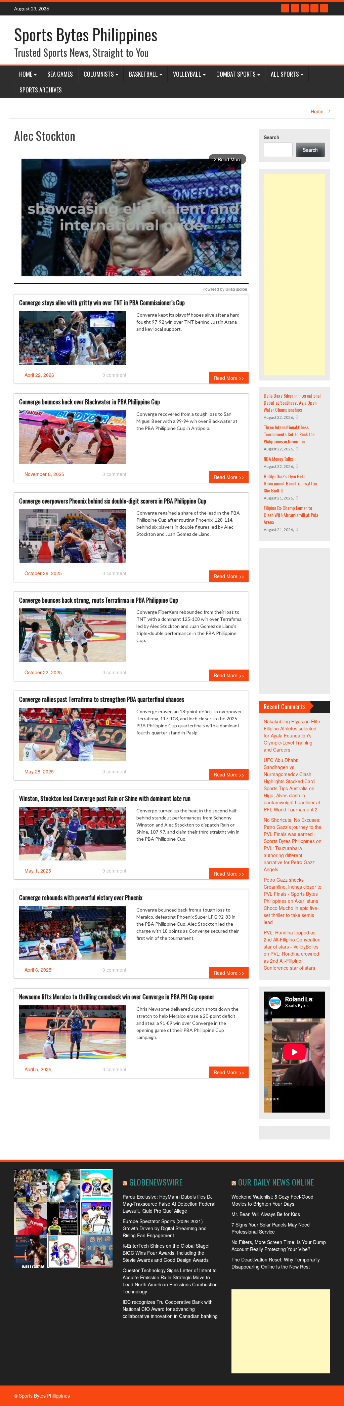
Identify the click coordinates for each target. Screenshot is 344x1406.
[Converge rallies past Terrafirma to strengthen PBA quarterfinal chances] (72, 737)
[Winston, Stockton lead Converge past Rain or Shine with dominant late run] (72, 836)
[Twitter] (295, 8)
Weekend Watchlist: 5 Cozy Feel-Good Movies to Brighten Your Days (272, 1200)
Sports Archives (40, 89)
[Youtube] (305, 8)
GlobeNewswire (155, 1182)
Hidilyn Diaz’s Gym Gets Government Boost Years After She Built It (291, 483)
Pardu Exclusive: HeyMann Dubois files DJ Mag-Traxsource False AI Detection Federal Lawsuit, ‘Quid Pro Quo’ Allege (169, 1203)
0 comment (114, 374)
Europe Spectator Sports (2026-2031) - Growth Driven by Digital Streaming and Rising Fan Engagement (165, 1228)
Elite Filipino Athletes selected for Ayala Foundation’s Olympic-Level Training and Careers (292, 735)
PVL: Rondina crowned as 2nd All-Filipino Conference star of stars (291, 960)
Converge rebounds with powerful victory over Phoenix (80, 897)
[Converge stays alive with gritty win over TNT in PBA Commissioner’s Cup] (72, 340)
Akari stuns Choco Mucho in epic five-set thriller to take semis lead (291, 911)
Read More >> (229, 377)
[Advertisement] (294, 274)
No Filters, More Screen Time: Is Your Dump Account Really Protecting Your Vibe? (278, 1245)
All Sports (285, 74)
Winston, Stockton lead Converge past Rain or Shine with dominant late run (104, 798)
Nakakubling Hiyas (283, 721)
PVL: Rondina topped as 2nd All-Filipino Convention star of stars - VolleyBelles (292, 939)
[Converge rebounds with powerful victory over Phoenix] (72, 935)
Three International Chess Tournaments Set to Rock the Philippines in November (289, 434)
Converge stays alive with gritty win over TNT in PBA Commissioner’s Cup (102, 302)
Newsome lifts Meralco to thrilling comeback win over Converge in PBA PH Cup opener (116, 996)
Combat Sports (236, 74)
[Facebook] (285, 8)
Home (25, 74)
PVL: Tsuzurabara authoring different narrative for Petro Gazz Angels (289, 859)
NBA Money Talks (278, 458)
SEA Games (60, 74)
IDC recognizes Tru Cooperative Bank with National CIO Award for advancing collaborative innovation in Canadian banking (170, 1308)
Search (272, 137)
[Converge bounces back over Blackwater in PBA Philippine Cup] (72, 439)
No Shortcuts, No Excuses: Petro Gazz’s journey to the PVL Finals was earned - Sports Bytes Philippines (292, 830)
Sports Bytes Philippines (85, 34)
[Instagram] (314, 8)
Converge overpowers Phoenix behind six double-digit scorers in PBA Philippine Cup (112, 500)
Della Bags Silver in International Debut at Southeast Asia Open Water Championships (292, 402)
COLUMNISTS (99, 74)
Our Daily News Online (276, 1182)
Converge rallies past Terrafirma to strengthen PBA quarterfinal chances (101, 699)
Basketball (143, 74)
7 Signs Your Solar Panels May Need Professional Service (270, 1228)
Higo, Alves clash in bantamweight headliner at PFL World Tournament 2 (292, 802)
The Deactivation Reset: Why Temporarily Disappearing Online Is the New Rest (275, 1263)
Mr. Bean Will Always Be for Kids (265, 1214)
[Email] (324, 8)
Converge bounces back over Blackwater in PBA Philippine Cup (89, 401)
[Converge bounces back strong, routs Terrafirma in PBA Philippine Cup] (72, 638)
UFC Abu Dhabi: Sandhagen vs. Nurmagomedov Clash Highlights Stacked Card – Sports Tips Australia (291, 774)
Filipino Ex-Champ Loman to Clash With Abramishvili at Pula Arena (291, 514)
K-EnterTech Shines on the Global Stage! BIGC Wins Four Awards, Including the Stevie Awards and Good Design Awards (166, 1252)
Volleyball (187, 74)
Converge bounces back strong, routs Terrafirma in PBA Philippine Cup (98, 600)
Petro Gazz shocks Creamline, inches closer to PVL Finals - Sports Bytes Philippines (292, 890)
